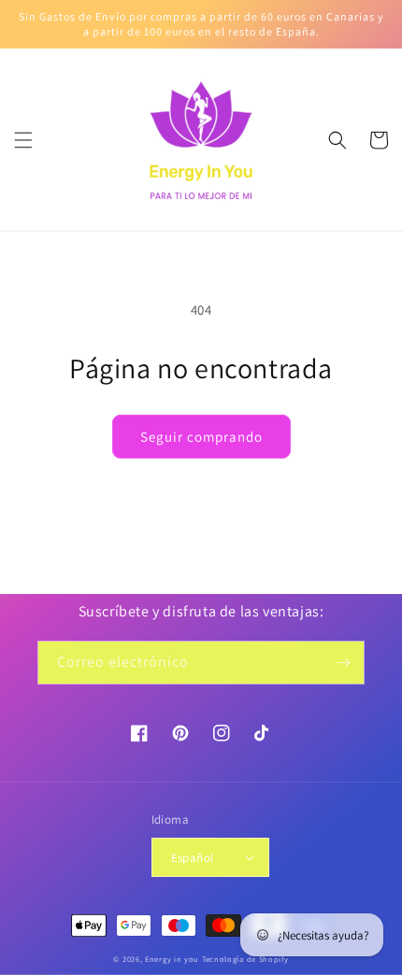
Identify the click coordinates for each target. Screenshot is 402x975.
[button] (23, 140)
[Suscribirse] (343, 663)
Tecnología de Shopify (245, 959)
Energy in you (172, 959)
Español (192, 858)
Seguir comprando (201, 436)
